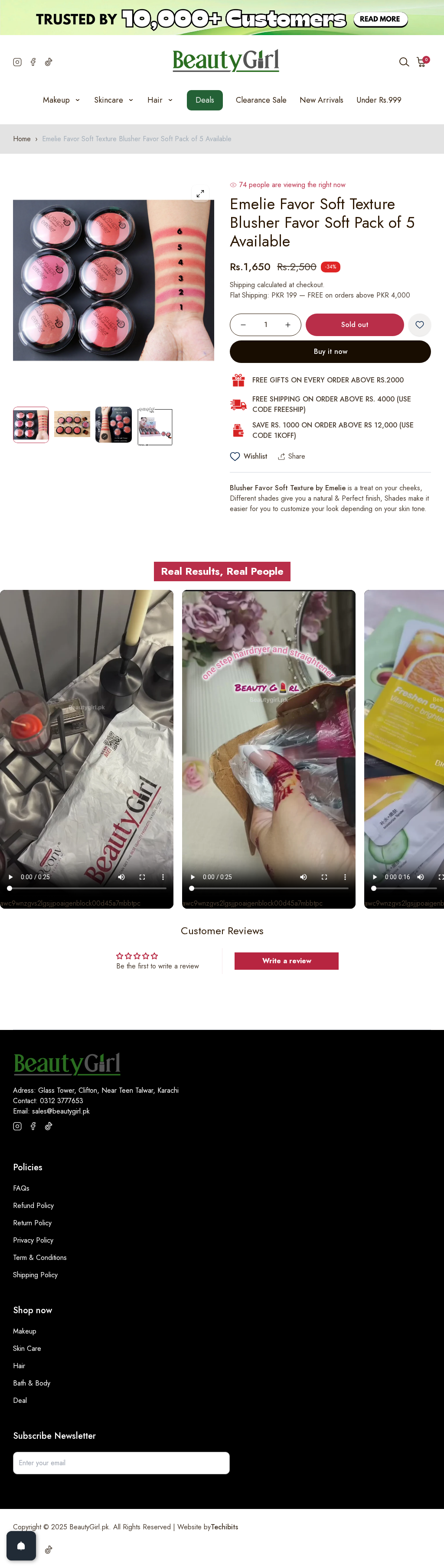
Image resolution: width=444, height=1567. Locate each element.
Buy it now (330, 351)
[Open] (21, 1546)
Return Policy (32, 1223)
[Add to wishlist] (419, 325)
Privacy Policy (33, 1240)
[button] (421, 62)
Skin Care (27, 1348)
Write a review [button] (286, 961)
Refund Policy (33, 1206)
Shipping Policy (35, 1275)
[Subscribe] (218, 1463)
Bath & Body (31, 1383)
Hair (19, 1366)
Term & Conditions (40, 1258)
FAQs (21, 1188)
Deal (20, 1400)
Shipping (242, 285)
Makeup (24, 1331)
